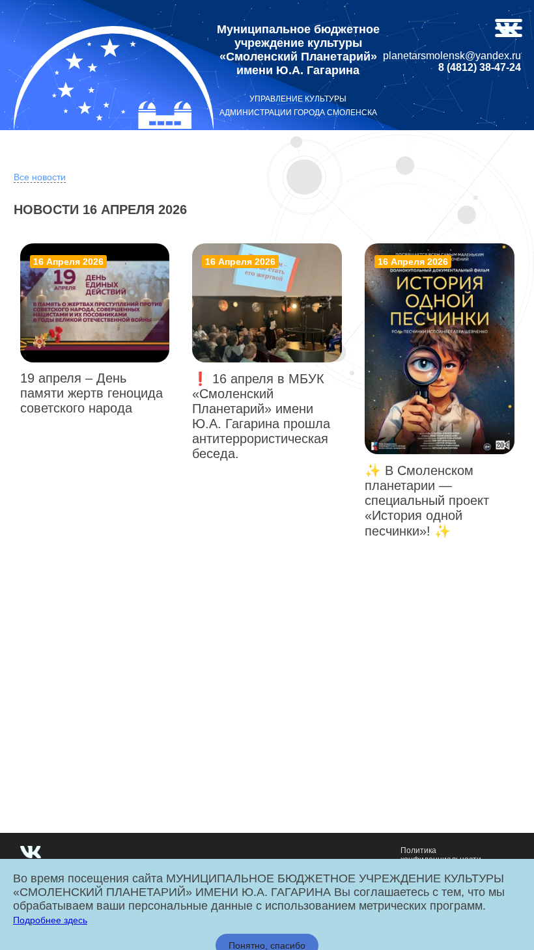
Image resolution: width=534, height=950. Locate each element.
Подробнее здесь (50, 920)
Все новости (40, 177)
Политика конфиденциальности (440, 855)
